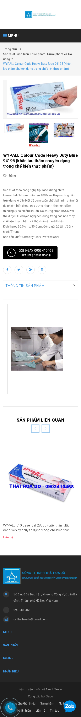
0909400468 (22, 610)
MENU (13, 36)
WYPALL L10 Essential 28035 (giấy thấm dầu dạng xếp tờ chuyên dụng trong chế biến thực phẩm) (36, 528)
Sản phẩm (47, 703)
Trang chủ (10, 49)
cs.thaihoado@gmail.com (31, 619)
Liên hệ (40, 710)
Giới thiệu (29, 703)
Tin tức (54, 710)
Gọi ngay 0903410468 (36, 252)
